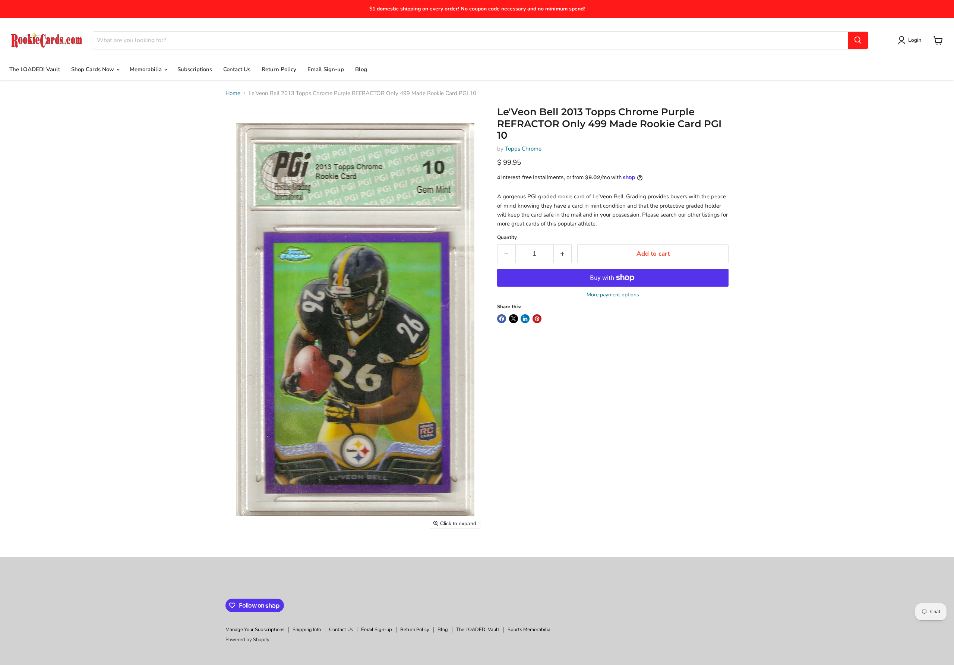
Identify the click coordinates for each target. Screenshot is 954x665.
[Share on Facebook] (501, 318)
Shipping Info (307, 629)
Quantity (507, 237)
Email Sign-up (325, 69)
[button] (911, 40)
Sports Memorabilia (529, 629)
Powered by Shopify (247, 639)
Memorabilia (146, 69)
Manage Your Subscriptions (254, 629)
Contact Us (236, 69)
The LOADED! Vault (34, 69)
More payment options (613, 295)
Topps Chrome (523, 148)
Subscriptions (194, 69)
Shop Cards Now (93, 69)
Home (232, 93)
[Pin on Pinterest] (537, 318)
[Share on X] (513, 318)
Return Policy (279, 69)
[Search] (858, 40)
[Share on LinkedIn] (525, 318)
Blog (361, 69)
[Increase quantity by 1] (563, 253)
